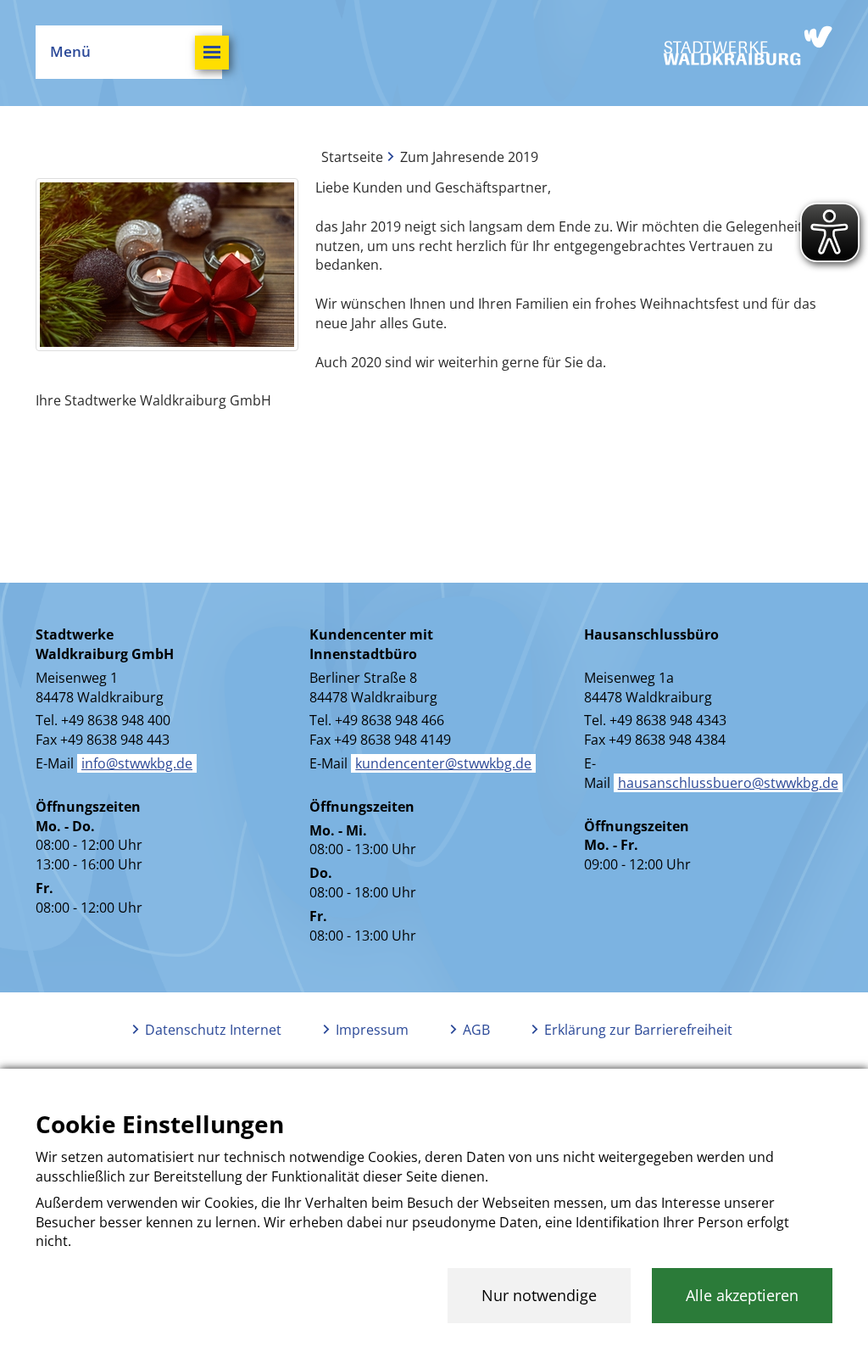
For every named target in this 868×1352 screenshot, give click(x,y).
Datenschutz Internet (213, 1029)
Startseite (352, 157)
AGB (476, 1029)
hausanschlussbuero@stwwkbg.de (728, 783)
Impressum (372, 1029)
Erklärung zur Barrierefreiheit (638, 1029)
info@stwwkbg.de (136, 763)
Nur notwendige (539, 1295)
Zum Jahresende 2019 (469, 157)
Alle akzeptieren (742, 1295)
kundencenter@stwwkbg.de (443, 763)
